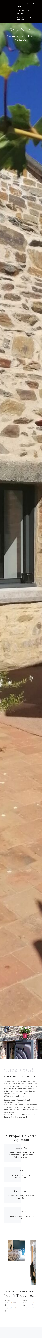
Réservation (22, 10)
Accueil (20, 3)
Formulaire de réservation (24, 18)
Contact (20, 14)
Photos (31, 3)
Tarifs (19, 7)
